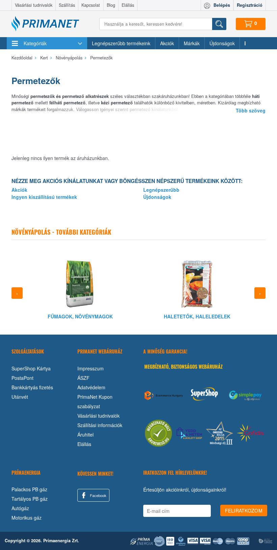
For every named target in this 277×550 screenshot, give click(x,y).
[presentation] (17, 293)
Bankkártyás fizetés (32, 387)
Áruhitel (85, 434)
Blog (111, 5)
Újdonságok (222, 43)
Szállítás (67, 5)
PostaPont (22, 377)
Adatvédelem (91, 387)
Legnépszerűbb (161, 189)
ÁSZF (83, 377)
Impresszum (90, 368)
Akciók (167, 43)
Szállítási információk (99, 425)
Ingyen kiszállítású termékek (44, 196)
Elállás (128, 5)
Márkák (192, 43)
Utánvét (19, 396)
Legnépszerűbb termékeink (121, 43)
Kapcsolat (90, 5)
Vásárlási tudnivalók (33, 5)
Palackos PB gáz (29, 489)
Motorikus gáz (26, 517)
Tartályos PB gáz (29, 498)
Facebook (97, 495)
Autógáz (20, 508)
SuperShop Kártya (31, 368)
